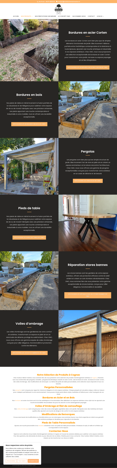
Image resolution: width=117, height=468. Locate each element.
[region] (22, 453)
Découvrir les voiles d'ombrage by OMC (29, 353)
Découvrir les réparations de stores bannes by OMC (87, 295)
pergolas (18, 390)
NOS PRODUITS (26, 16)
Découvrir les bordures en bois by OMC (29, 124)
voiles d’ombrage (22, 409)
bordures (18, 400)
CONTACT (91, 16)
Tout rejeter (22, 461)
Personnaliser (11, 461)
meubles (41, 425)
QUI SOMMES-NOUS (79, 16)
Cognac (94, 378)
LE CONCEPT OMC (64, 16)
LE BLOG (99, 16)
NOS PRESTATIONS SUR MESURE (45, 16)
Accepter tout (33, 461)
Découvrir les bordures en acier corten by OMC (88, 67)
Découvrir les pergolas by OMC (88, 181)
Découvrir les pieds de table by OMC (29, 237)
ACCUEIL (16, 16)
